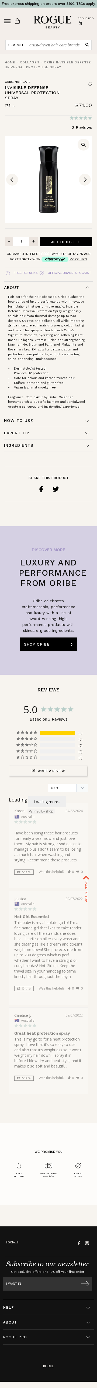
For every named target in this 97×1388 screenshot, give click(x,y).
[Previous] (12, 180)
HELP (8, 1307)
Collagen (29, 62)
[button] (71, 871)
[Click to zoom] (83, 145)
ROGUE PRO (15, 1337)
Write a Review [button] (51, 770)
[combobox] (54, 45)
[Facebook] (78, 1242)
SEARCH (15, 45)
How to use (18, 420)
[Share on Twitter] (56, 489)
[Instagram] (86, 1242)
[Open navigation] (7, 21)
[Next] (85, 180)
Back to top (86, 890)
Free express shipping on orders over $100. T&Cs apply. (49, 4)
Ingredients (18, 445)
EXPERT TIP (16, 433)
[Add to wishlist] (90, 84)
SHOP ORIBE (37, 644)
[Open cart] (17, 21)
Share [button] (26, 872)
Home (10, 62)
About (11, 287)
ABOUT (10, 1322)
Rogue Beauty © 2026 (48, 1386)
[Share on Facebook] (41, 489)
